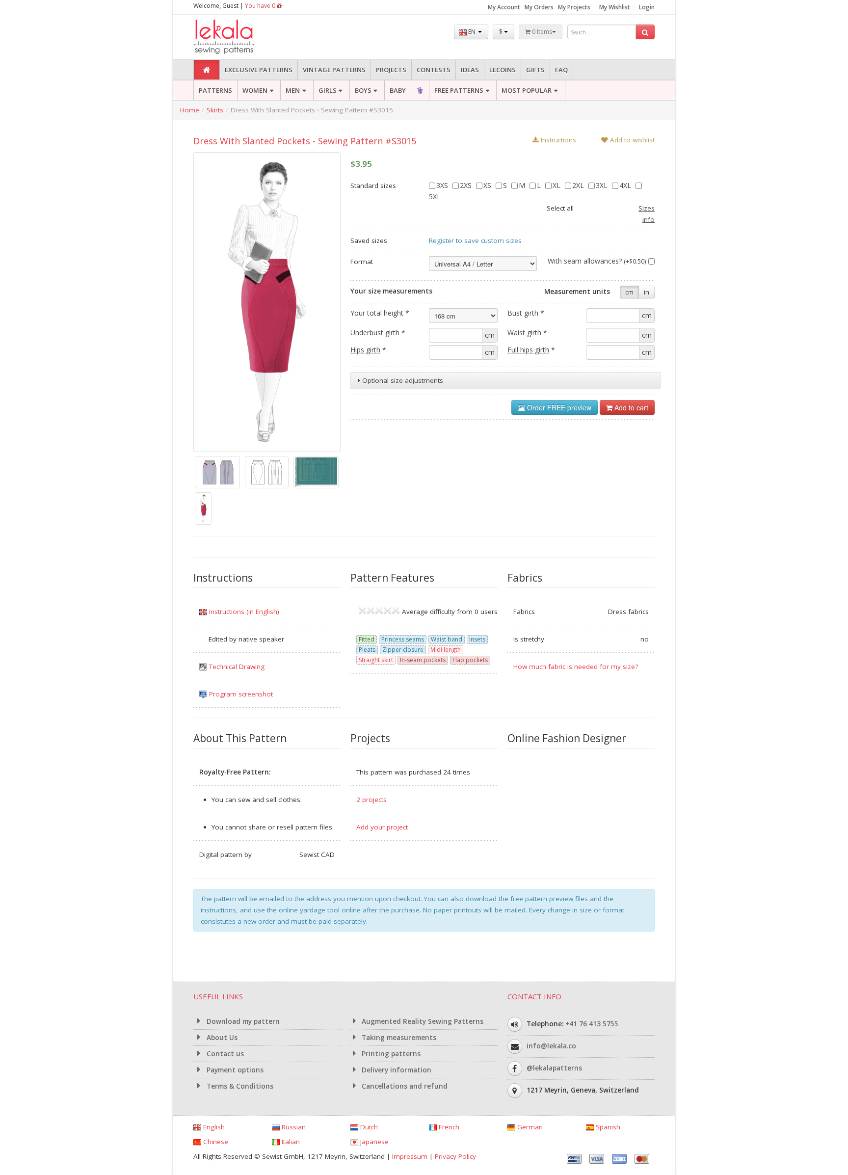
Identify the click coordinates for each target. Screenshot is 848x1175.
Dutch (368, 1126)
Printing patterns (390, 1053)
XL (557, 185)
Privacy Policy (455, 1156)
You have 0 (261, 5)
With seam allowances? (597, 261)
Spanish (607, 1126)
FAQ (561, 69)
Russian (293, 1126)
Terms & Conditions (239, 1086)
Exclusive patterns (258, 69)
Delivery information (395, 1070)
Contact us (224, 1053)
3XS (443, 185)
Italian (290, 1141)
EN (472, 31)
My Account (504, 7)
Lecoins (502, 69)
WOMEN (254, 90)
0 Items (541, 31)
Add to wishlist (631, 139)
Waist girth (527, 332)
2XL (579, 185)
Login (647, 7)
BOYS (363, 90)
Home (189, 110)
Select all (560, 208)
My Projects (574, 7)
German (529, 1126)
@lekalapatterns (554, 1067)
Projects (391, 69)
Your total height (379, 313)
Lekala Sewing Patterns (242, 37)
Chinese (214, 1141)
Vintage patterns (334, 69)
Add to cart (630, 407)
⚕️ (420, 90)
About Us (221, 1037)
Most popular (527, 90)
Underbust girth (377, 332)
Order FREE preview (558, 407)
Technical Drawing (236, 666)
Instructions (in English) (243, 611)
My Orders (539, 7)
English (213, 1126)
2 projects (371, 799)
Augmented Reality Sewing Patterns (421, 1021)
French (448, 1126)
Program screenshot (240, 694)
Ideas (470, 69)
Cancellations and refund (404, 1086)
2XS (467, 185)
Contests (433, 69)
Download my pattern (242, 1021)
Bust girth (525, 313)
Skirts (215, 110)
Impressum (409, 1156)
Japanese (373, 1141)
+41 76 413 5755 (591, 1023)
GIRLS (327, 90)
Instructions (557, 139)
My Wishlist (614, 7)
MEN (293, 90)
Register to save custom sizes (475, 240)
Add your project (382, 827)
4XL (626, 185)
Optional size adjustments (401, 380)
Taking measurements (398, 1037)
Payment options (234, 1070)
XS (488, 185)
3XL (603, 185)
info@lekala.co (551, 1045)
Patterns (215, 90)
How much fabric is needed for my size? (575, 666)
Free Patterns (458, 90)
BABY (398, 90)
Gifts (535, 69)
